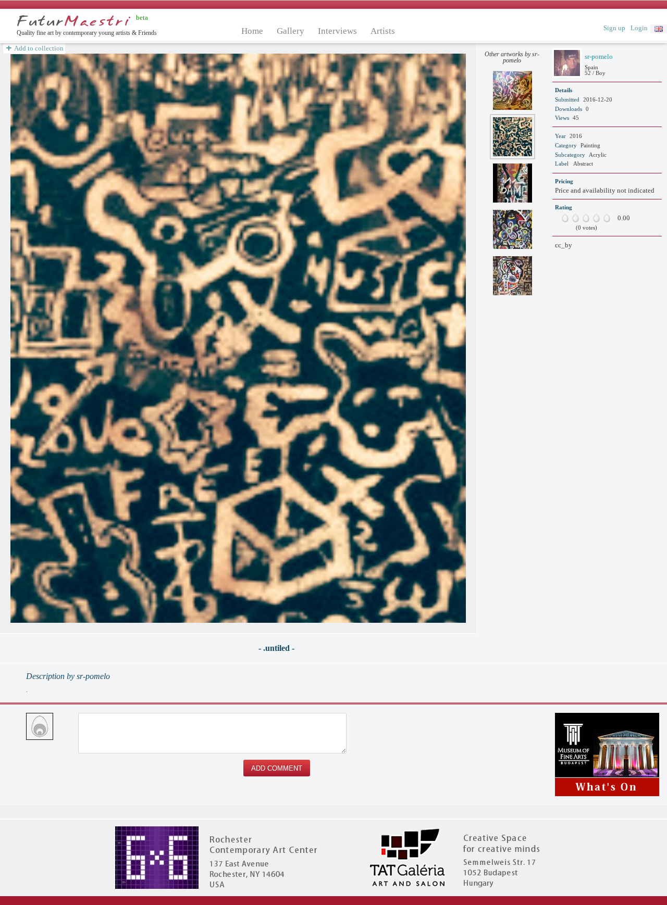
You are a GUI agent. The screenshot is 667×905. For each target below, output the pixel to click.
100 (609, 218)
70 (594, 218)
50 (583, 218)
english (658, 28)
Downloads (568, 109)
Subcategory (570, 155)
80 (599, 218)
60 (588, 218)
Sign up (614, 28)
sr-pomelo (599, 56)
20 (568, 218)
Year (560, 136)
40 (578, 218)
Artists (382, 31)
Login (639, 28)
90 (604, 218)
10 (562, 218)
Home (252, 31)
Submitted (567, 99)
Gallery (290, 31)
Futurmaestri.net (73, 21)
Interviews (337, 31)
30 (573, 218)
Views (562, 118)
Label (562, 163)
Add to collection (38, 48)
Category (566, 145)
